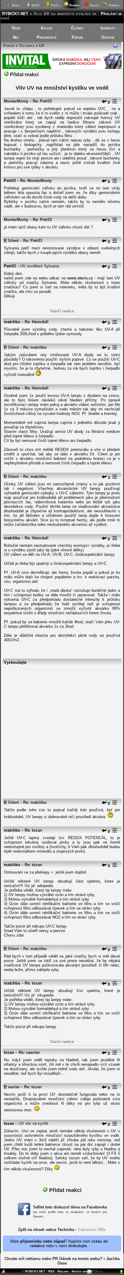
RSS (51, 1271)
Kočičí (35, 5)
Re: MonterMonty (36, 180)
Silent (13, 240)
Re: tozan (33, 830)
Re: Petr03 (42, 101)
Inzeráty (108, 28)
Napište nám (79, 1271)
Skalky (94, 5)
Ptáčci (54, 5)
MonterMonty (16, 101)
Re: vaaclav (29, 1052)
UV (42, 45)
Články (77, 28)
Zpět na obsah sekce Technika (46, 1229)
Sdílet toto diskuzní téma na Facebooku (70, 1207)
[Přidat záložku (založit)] (3, 1272)
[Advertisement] (62, 729)
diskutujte (77, 1246)
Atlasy (47, 28)
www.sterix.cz (80, 278)
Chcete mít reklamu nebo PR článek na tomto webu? (53, 1258)
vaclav (14, 1087)
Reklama (63, 1271)
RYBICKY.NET (15, 13)
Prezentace (47, 37)
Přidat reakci (24, 74)
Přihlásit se (111, 13)
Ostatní (107, 37)
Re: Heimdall (36, 322)
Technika (27, 45)
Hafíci (15, 5)
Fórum (77, 37)
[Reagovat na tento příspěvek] (104, 102)
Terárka (113, 5)
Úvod (16, 28)
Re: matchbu (35, 347)
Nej (16, 37)
